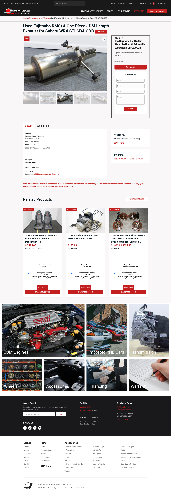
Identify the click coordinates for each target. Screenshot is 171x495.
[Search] (82, 3)
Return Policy (120, 159)
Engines (43, 447)
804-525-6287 (85, 407)
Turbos (67, 471)
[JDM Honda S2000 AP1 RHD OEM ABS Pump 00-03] (85, 220)
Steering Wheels (99, 464)
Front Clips (45, 457)
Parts (43, 443)
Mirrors (67, 461)
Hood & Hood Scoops (129, 454)
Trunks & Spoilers (127, 468)
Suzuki (26, 464)
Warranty (59, 484)
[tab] (29, 125)
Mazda (26, 450)
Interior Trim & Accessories (131, 457)
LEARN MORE (119, 143)
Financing (52, 484)
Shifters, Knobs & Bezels (74, 464)
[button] (25, 428)
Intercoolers (97, 457)
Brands (27, 443)
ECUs (123, 450)
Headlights (97, 454)
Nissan (26, 457)
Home (25, 18)
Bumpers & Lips (98, 447)
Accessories (45, 461)
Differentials (69, 450)
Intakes (67, 457)
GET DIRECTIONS (123, 420)
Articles (45, 484)
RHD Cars (45, 466)
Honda (26, 447)
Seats (123, 461)
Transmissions (46, 450)
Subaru (26, 461)
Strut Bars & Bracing (128, 464)
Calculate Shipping (42, 292)
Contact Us (67, 484)
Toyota (26, 468)
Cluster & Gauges (127, 447)
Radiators (96, 461)
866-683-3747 (85, 411)
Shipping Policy (136, 159)
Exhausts (47, 18)
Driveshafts (97, 450)
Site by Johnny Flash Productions (76, 488)
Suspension (69, 468)
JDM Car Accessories (35, 18)
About (40, 484)
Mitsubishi (27, 454)
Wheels (43, 454)
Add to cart (42, 287)
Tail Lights (96, 468)
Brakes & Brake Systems (74, 447)
